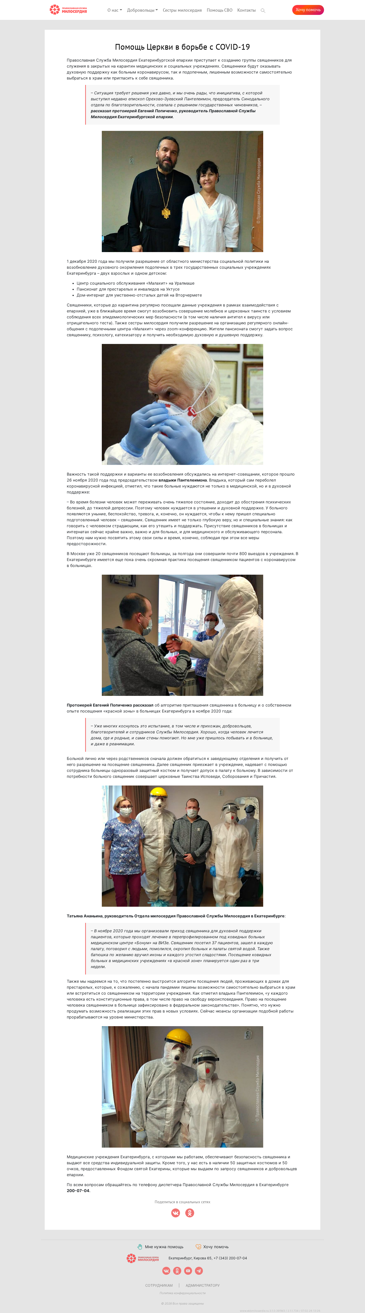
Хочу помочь (308, 9)
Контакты (246, 10)
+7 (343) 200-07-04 (230, 1258)
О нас (113, 10)
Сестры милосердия (182, 10)
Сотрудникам (159, 1285)
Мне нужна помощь (164, 1246)
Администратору (203, 1285)
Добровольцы (140, 10)
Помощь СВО (219, 10)
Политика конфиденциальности (183, 1293)
